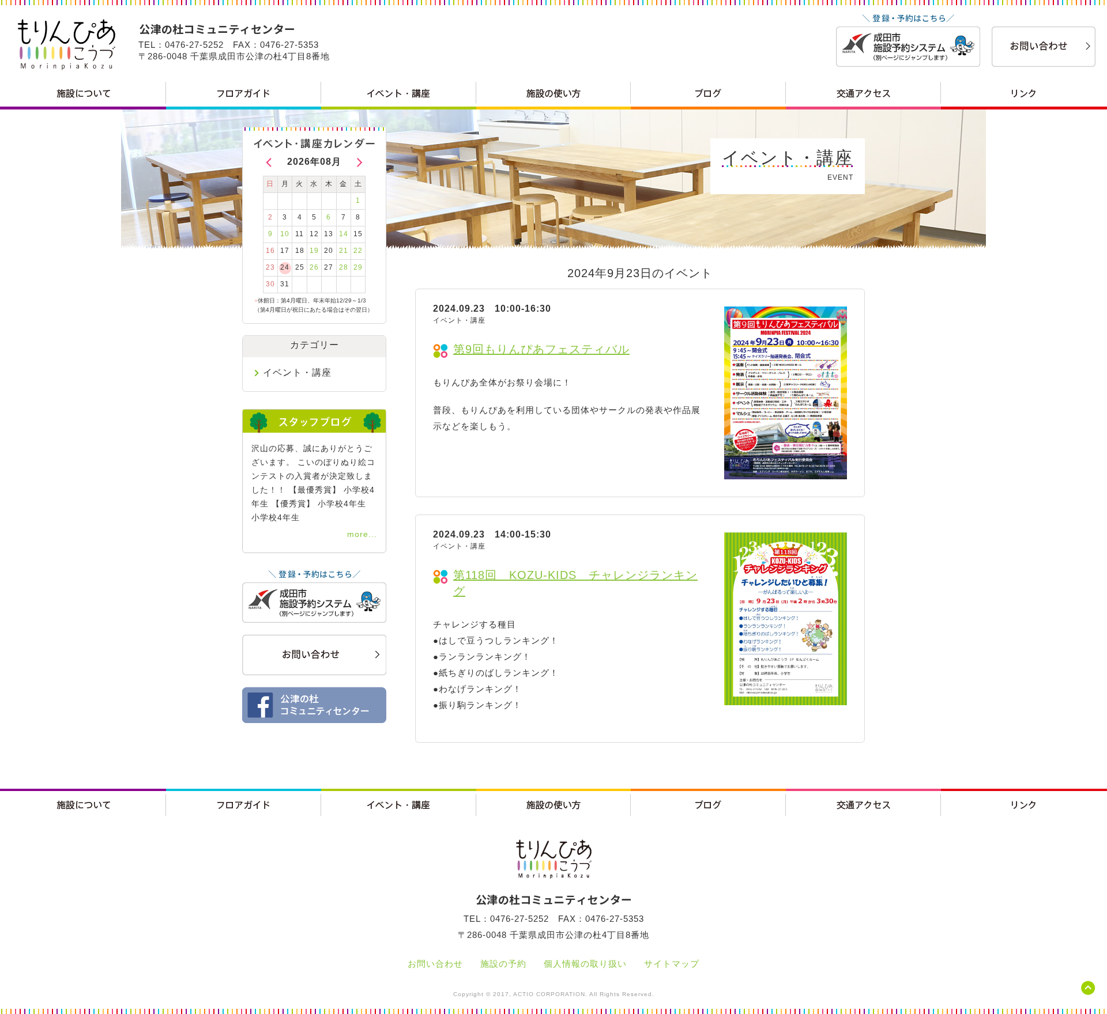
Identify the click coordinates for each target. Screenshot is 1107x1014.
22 (358, 251)
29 (358, 267)
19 (314, 251)
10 (284, 234)
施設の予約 (503, 963)
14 (343, 234)
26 (314, 267)
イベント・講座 (297, 372)
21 (343, 251)
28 (343, 267)
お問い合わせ (435, 963)
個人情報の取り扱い (585, 963)
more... (362, 534)
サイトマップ (671, 963)
